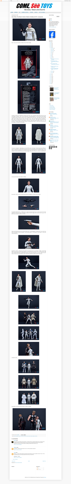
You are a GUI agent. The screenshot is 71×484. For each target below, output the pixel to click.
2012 (51, 81)
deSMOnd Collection (53, 129)
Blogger (45, 477)
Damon (15, 440)
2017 (51, 75)
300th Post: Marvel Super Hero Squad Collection (56, 98)
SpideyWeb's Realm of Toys (54, 136)
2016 (51, 76)
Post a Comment (15, 459)
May (51, 55)
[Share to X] (23, 434)
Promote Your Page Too (52, 38)
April (51, 56)
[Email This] (21, 434)
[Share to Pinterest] (25, 434)
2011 (51, 82)
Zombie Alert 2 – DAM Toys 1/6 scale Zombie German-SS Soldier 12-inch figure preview (54, 126)
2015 (51, 77)
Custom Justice (52, 106)
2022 (51, 43)
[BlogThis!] (22, 434)
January (52, 72)
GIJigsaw (15, 447)
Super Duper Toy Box (53, 113)
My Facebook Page (52, 108)
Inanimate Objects (52, 107)
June (51, 54)
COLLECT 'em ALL (53, 117)
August (52, 51)
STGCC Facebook (52, 109)
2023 (51, 42)
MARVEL (16, 12)
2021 (51, 44)
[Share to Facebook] (24, 434)
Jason (15, 452)
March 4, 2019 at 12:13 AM (17, 449)
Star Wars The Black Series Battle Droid (54, 66)
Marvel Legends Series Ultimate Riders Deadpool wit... (55, 62)
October (52, 49)
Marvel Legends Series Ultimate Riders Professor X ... (55, 64)
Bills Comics (51, 105)
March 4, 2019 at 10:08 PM (17, 457)
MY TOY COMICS (42, 12)
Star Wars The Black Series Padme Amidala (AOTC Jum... (54, 69)
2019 (51, 47)
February (52, 71)
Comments (39, 469)
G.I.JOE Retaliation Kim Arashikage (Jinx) (56, 93)
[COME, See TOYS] (52, 37)
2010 (51, 83)
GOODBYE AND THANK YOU (54, 141)
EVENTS (36, 12)
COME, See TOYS (51, 30)
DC (19, 12)
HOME (12, 12)
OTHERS (31, 12)
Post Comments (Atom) (18, 462)
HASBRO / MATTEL (25, 12)
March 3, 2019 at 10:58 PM (17, 444)
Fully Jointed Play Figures (54, 133)
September (52, 50)
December (52, 48)
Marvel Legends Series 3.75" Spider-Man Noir (56, 88)
